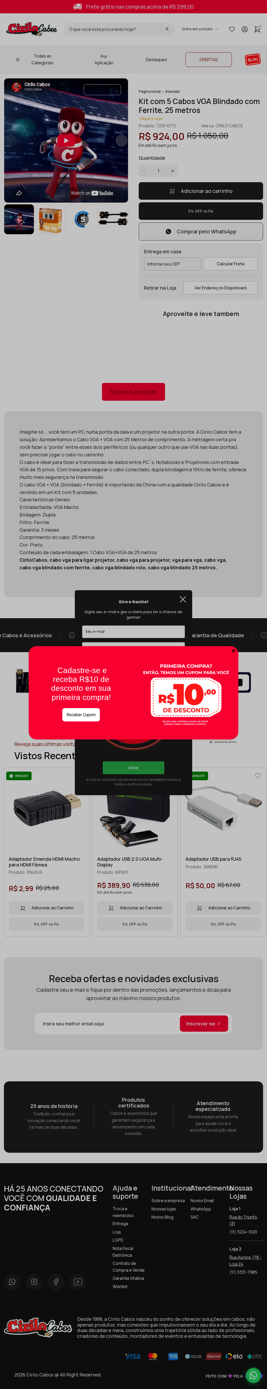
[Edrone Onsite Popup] (133, 694)
